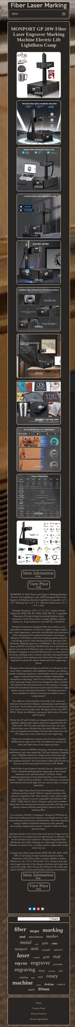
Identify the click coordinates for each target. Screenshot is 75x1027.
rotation (36, 957)
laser (23, 955)
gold (46, 957)
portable (58, 964)
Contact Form (38, 1008)
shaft (56, 956)
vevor (38, 985)
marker (52, 936)
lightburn (58, 949)
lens (33, 978)
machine (22, 982)
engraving (24, 969)
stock (36, 944)
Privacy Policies (38, 1013)
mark (31, 989)
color (55, 943)
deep (42, 970)
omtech (61, 984)
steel (22, 936)
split (45, 943)
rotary (52, 976)
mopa (34, 931)
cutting (51, 971)
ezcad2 (46, 949)
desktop (49, 984)
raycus (21, 963)
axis (35, 948)
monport (21, 949)
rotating (24, 977)
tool (40, 977)
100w (60, 971)
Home (39, 1003)
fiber (20, 929)
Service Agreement (39, 1019)
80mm (43, 989)
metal (25, 942)
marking (53, 930)
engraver (40, 963)
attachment (36, 936)
